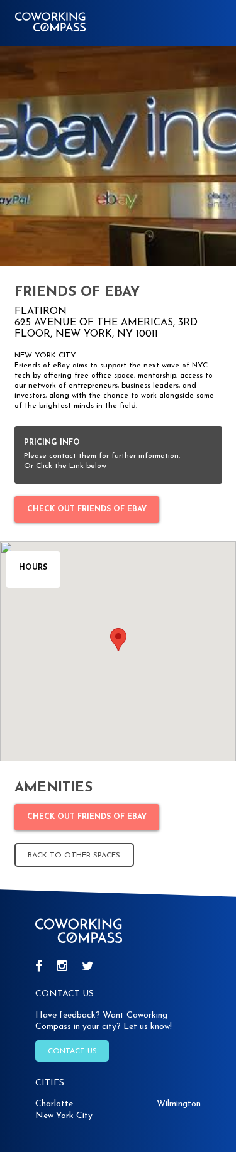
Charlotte (54, 1104)
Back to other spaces (74, 855)
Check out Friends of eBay (87, 509)
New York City (64, 1116)
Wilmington (179, 1104)
